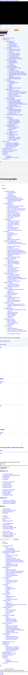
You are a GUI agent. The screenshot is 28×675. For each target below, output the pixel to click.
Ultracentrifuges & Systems (13, 242)
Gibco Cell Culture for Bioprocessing (18, 92)
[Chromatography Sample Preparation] (11, 444)
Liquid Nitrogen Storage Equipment (17, 73)
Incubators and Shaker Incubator (16, 72)
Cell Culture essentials (14, 50)
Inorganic (11, 84)
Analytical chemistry (11, 60)
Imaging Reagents (13, 132)
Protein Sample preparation (15, 110)
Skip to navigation (4, 0)
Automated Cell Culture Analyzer (15, 206)
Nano (10, 85)
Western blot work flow (14, 112)
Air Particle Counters (12, 284)
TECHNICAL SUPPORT (12, 143)
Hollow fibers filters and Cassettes (17, 93)
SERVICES (3, 498)
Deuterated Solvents (13, 82)
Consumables (12, 65)
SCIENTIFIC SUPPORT (12, 145)
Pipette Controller (13, 124)
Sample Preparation (13, 134)
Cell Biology (9, 48)
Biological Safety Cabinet (15, 68)
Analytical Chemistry (9, 191)
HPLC (2, 379)
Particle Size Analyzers (12, 286)
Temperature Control (9, 319)
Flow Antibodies (13, 140)
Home (1, 337)
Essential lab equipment (11, 66)
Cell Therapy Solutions (14, 54)
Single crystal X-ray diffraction (14, 329)
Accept (1, 674)
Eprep (1, 450)
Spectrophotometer (13, 62)
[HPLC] (11, 376)
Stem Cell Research (13, 56)
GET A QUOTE (4, 31)
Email (1, 463)
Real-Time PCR (13, 45)
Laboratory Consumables (10, 258)
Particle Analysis (8, 282)
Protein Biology (9, 108)
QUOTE (2, 35)
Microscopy (12, 129)
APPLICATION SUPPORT (12, 144)
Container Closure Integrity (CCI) (15, 304)
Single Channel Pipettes (14, 121)
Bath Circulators (11, 320)
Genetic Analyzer (13, 44)
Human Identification (14, 46)
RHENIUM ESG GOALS (12, 157)
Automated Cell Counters (15, 49)
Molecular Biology (10, 98)
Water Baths (10, 324)
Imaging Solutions (10, 125)
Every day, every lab (14, 70)
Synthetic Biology (13, 105)
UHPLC (2, 429)
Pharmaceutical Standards (15, 88)
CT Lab (9, 327)
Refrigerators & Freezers (15, 77)
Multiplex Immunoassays (15, 109)
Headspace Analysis (9, 302)
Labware (11, 118)
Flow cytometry (9, 133)
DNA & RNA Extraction (15, 100)
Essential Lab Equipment (10, 241)
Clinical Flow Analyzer (14, 138)
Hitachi (1, 381)
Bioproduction (9, 89)
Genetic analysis (10, 41)
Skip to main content (14, 0)
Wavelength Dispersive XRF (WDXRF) (17, 331)
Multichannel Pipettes (14, 120)
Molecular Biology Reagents (15, 102)
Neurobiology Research (14, 57)
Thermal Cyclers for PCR (15, 106)
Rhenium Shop (3, 32)
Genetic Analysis (8, 288)
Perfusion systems (13, 94)
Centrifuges (11, 69)
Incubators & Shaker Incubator (14, 250)
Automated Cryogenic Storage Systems (16, 243)
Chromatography (13, 61)
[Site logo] (6, 28)
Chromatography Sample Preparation (12, 447)
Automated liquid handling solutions (14, 114)
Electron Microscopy (14, 126)
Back (7, 547)
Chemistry (8, 80)
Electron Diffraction (12, 328)
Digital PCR (12, 42)
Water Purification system (15, 78)
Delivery (11, 52)
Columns (11, 64)
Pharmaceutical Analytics (13, 212)
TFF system (12, 97)
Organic (11, 86)
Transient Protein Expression (15, 58)
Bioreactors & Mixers (14, 90)
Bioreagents (12, 81)
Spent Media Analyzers (12, 216)
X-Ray (10, 130)
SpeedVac (11, 76)
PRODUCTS (4, 471)
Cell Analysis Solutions (14, 53)
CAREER (8, 156)
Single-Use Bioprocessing (13, 215)
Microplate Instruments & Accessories (18, 74)
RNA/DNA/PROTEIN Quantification (18, 104)
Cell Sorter (11, 136)
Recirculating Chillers (12, 323)
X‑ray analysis (7, 325)
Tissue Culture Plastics (14, 122)
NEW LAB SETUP (11, 147)
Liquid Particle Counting (13, 285)
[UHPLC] (11, 404)
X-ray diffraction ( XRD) (13, 333)
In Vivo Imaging (13, 128)
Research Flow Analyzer (15, 137)
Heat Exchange (11, 321)
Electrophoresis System (14, 101)
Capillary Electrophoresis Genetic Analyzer (16, 604)
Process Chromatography (15, 96)
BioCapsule (10, 204)
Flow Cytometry (8, 265)
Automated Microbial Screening (15, 199)
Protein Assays (12, 113)
